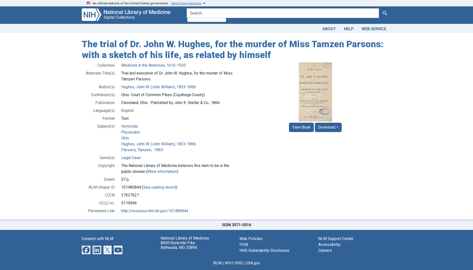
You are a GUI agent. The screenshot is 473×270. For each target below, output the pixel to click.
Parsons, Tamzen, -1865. (142, 150)
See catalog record (159, 187)
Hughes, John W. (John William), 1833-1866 (158, 87)
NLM (217, 263)
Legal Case (131, 157)
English (127, 110)
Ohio (125, 138)
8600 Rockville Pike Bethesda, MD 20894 (179, 245)
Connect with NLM (97, 238)
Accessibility (329, 244)
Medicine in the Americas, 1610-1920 (153, 65)
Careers (325, 250)
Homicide (129, 126)
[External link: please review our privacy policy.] (86, 249)
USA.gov (253, 263)
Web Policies (251, 238)
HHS (238, 263)
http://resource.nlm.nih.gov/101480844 (154, 211)
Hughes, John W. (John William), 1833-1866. (159, 144)
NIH (228, 263)
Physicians (130, 132)
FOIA (243, 244)
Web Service (374, 29)
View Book (301, 127)
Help (349, 29)
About (329, 29)
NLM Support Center (336, 238)
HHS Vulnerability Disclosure (264, 250)
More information (162, 171)
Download (326, 127)
